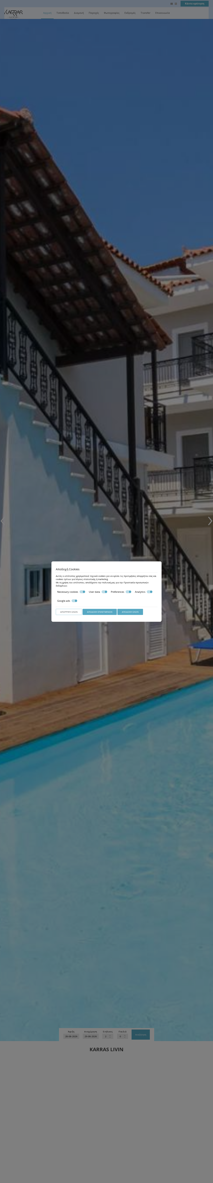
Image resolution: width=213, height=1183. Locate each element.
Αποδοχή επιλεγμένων (99, 611)
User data (94, 591)
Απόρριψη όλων (69, 611)
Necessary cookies (67, 591)
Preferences (117, 591)
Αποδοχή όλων (130, 611)
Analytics (140, 591)
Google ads (63, 600)
